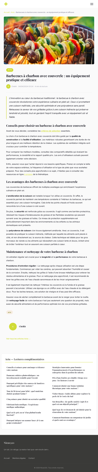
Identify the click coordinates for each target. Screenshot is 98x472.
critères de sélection (50, 131)
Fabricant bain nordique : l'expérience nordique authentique (22, 405)
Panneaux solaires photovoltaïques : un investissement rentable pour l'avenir (23, 376)
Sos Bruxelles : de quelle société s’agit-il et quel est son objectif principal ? (70, 402)
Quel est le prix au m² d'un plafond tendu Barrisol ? (24, 413)
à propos (28, 174)
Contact (31, 458)
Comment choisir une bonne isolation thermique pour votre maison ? (68, 387)
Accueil (6, 12)
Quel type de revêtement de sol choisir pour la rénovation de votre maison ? (71, 410)
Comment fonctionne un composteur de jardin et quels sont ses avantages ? (71, 418)
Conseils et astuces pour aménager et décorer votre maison (26, 368)
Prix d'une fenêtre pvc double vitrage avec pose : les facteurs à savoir (69, 379)
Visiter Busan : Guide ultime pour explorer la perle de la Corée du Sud (71, 394)
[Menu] (91, 4)
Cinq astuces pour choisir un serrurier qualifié (26, 399)
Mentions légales (19, 458)
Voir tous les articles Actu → (18, 339)
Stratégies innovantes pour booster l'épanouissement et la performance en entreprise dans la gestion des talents (68, 370)
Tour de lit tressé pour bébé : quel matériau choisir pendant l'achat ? (25, 392)
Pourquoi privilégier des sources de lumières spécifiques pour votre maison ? (25, 384)
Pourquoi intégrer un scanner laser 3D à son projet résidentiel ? (25, 421)
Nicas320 (9, 442)
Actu (12, 12)
